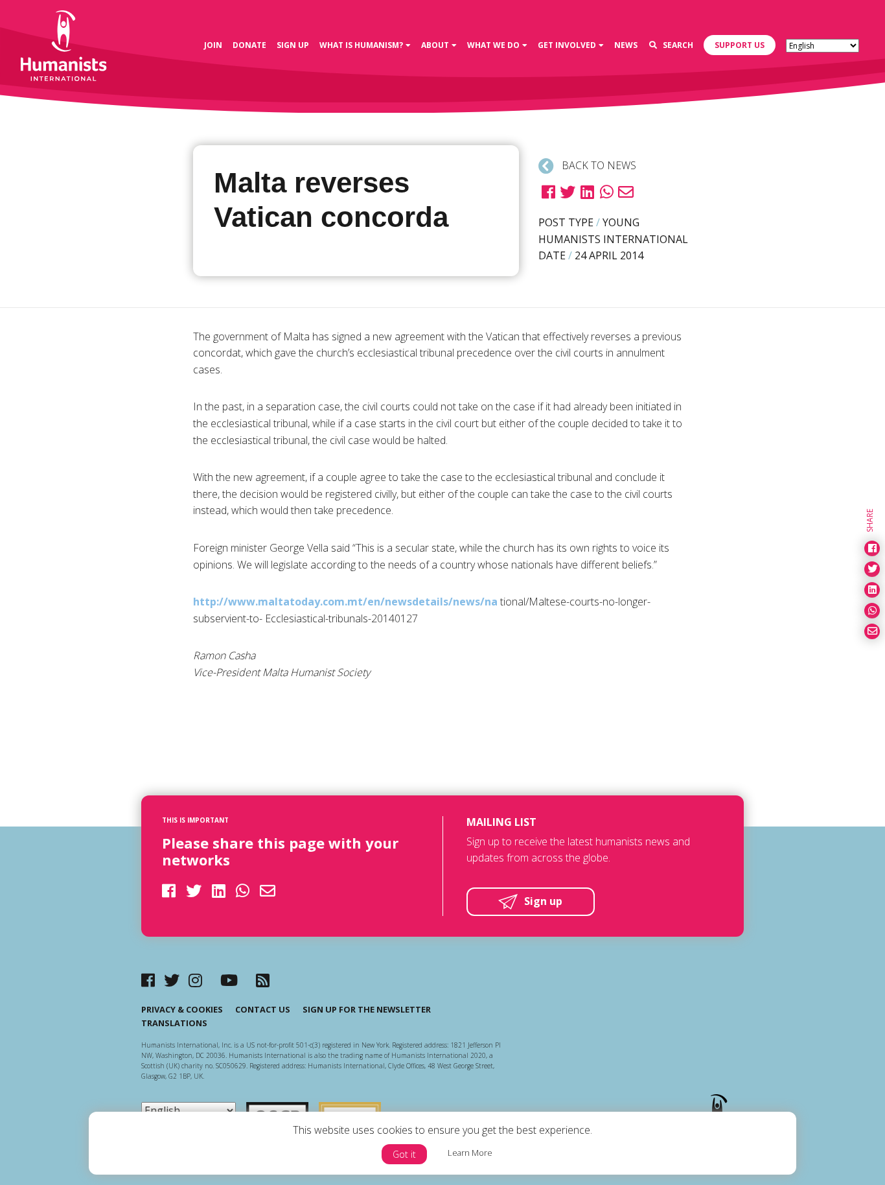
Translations (174, 1023)
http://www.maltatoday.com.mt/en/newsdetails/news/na (345, 601)
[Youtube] (229, 980)
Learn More (470, 1152)
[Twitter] (171, 980)
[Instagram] (195, 980)
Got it (404, 1154)
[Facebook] (148, 980)
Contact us (262, 1009)
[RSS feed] (263, 980)
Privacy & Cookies (182, 1009)
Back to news (597, 165)
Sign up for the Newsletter (367, 1009)
